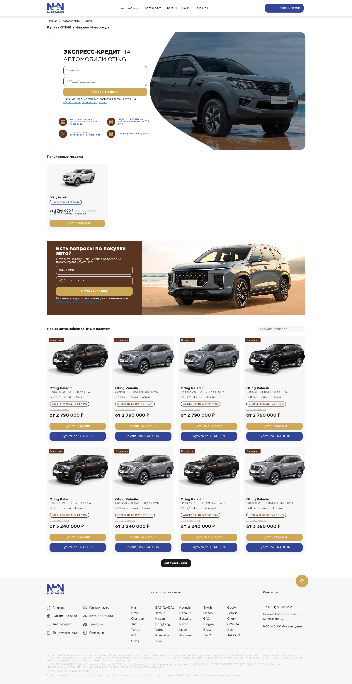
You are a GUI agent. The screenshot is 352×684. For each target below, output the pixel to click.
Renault (185, 613)
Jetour (160, 613)
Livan (183, 630)
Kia (133, 607)
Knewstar (162, 635)
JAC (134, 624)
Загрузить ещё (176, 563)
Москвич (185, 635)
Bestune (185, 618)
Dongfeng (162, 624)
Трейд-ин (171, 8)
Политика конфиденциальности (68, 671)
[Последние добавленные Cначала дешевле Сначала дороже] (280, 329)
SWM (207, 635)
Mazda (208, 613)
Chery (231, 618)
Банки (186, 8)
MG (133, 635)
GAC (206, 618)
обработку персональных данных (85, 102)
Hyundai (185, 607)
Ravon (183, 624)
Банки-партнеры (65, 632)
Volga (159, 630)
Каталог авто (71, 21)
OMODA (233, 624)
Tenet (135, 630)
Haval (135, 613)
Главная (52, 21)
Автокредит (153, 8)
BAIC (207, 630)
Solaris (232, 613)
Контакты (201, 8)
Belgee (208, 624)
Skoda (207, 607)
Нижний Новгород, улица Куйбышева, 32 (281, 616)
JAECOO (233, 635)
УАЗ (158, 641)
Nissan (160, 618)
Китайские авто (65, 616)
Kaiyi (230, 630)
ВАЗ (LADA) (164, 607)
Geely (231, 607)
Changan (137, 618)
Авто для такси (101, 616)
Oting (88, 21)
